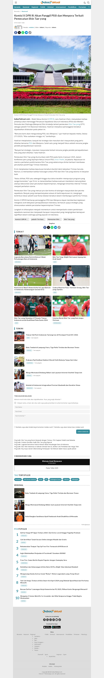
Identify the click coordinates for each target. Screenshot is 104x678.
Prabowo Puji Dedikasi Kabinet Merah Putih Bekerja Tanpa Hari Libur (52, 360)
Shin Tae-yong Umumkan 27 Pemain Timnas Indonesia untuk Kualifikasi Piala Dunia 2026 (31, 319)
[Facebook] (15, 32)
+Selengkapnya (85, 524)
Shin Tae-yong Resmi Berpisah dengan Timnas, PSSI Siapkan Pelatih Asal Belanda (48, 440)
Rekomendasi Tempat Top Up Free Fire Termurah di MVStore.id (44, 546)
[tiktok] (59, 619)
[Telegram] (26, 32)
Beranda (17, 11)
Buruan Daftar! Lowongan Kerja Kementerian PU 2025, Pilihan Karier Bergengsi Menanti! (54, 589)
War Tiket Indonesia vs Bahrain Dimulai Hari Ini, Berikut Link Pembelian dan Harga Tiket (50, 447)
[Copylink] (29, 32)
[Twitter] (19, 32)
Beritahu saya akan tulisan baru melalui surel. (69, 427)
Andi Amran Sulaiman (30, 479)
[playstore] (56, 628)
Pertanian (18, 479)
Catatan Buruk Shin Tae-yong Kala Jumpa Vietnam (68, 319)
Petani (40, 479)
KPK (46, 479)
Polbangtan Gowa (55, 479)
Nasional (25, 11)
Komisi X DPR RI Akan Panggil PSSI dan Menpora (22, 219)
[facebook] (44, 619)
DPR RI (51, 119)
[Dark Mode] (84, 2)
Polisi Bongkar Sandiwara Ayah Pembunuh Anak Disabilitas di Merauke (51, 516)
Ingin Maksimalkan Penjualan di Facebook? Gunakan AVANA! (43, 553)
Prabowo (66, 479)
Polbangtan (75, 479)
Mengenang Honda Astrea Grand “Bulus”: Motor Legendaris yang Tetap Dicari (49, 574)
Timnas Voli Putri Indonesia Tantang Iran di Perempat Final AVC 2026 (52, 335)
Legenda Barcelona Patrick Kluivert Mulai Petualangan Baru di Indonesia (30, 258)
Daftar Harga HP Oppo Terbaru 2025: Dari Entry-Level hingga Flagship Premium (50, 533)
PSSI (30, 143)
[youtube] (56, 619)
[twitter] (47, 619)
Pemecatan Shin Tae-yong (55, 219)
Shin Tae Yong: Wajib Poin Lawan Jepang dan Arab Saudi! (69, 258)
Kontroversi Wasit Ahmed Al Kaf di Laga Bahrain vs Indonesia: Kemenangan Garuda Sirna (32, 289)
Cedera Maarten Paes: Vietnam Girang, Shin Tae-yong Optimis (71, 289)
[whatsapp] (50, 619)
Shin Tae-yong (74, 124)
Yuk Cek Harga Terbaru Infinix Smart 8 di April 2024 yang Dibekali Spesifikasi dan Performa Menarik (54, 582)
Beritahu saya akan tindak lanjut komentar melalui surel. (34, 427)
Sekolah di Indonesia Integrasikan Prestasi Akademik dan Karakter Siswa (53, 385)
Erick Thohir (59, 159)
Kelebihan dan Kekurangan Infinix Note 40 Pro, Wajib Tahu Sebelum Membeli (49, 567)
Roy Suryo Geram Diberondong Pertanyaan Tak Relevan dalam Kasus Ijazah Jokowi (48, 449)
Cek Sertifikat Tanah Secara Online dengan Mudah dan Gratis (43, 539)
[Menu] (15, 2)
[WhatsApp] (22, 32)
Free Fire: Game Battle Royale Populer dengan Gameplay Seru (43, 560)
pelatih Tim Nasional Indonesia (38, 219)
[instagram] (53, 619)
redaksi (31, 27)
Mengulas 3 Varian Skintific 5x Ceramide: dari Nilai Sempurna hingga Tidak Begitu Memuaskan (51, 597)
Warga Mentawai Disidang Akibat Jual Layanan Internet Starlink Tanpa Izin (54, 372)
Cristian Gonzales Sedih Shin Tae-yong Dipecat (36, 442)
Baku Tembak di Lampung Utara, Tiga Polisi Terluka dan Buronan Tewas (52, 347)
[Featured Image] (52, 113)
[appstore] (47, 628)
